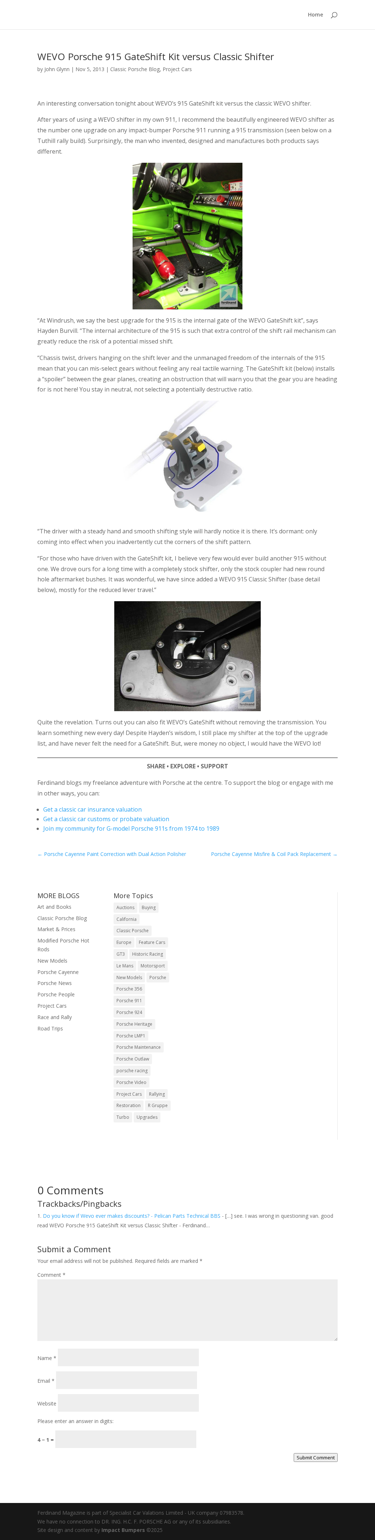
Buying (149, 907)
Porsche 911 (129, 1000)
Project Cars (177, 69)
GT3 (120, 954)
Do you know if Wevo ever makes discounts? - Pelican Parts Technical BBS (131, 1215)
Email (46, 1380)
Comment (51, 1274)
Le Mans (124, 966)
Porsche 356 (129, 989)
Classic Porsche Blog (135, 69)
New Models (52, 960)
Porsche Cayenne (58, 972)
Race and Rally (54, 1017)
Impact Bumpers (123, 1529)
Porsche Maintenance (138, 1047)
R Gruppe (158, 1105)
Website (46, 1403)
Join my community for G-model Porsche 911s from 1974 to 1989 (131, 828)
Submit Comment (316, 1457)
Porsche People (56, 994)
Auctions (125, 907)
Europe (123, 942)
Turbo (122, 1117)
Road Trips (50, 1028)
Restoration (128, 1105)
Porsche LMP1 (130, 1036)
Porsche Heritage (134, 1024)
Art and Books (54, 906)
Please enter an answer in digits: (75, 1421)
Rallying (157, 1094)
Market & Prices (56, 929)
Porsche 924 (129, 1012)
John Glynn (57, 69)
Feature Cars (152, 942)
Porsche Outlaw (132, 1059)
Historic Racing (147, 954)
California (126, 919)
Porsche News (54, 983)
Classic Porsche (132, 930)
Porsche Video (131, 1082)
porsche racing (132, 1070)
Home (315, 15)
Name (46, 1358)
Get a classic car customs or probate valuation (106, 819)
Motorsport (153, 966)
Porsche (157, 977)
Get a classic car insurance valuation (92, 809)
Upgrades (147, 1117)
